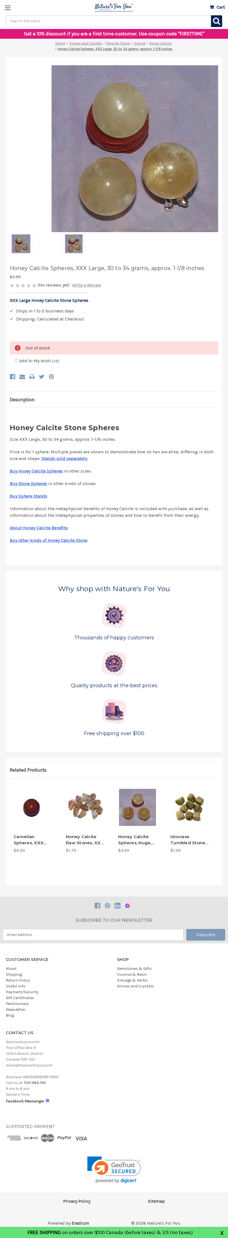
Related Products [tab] (28, 770)
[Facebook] (12, 377)
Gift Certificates (20, 997)
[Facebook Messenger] (127, 906)
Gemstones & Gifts (134, 968)
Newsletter (16, 1009)
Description (22, 399)
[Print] (32, 377)
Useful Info (15, 986)
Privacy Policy (76, 1201)
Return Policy (18, 980)
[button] (114, 1170)
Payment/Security (22, 992)
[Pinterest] (51, 377)
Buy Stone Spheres (28, 483)
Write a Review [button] (86, 285)
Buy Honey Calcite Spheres (36, 471)
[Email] (22, 377)
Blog (10, 1015)
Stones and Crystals (135, 986)
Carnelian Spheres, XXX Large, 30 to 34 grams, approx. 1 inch (31, 840)
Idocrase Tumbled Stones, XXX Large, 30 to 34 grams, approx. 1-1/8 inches (189, 840)
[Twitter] (41, 377)
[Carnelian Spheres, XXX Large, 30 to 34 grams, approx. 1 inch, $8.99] (32, 807)
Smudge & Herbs (132, 980)
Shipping (14, 974)
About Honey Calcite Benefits (39, 527)
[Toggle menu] (7, 7)
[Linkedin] (117, 906)
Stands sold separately (64, 458)
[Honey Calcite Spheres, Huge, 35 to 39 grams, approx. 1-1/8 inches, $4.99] (137, 807)
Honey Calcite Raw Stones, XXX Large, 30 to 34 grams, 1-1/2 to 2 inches (85, 840)
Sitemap (156, 1201)
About (11, 968)
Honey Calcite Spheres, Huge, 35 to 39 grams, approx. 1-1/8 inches (135, 840)
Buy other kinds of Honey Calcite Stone (48, 540)
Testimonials (17, 1003)
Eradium (80, 1223)
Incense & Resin (132, 974)
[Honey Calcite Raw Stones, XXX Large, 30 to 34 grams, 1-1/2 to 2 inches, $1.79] (85, 807)
